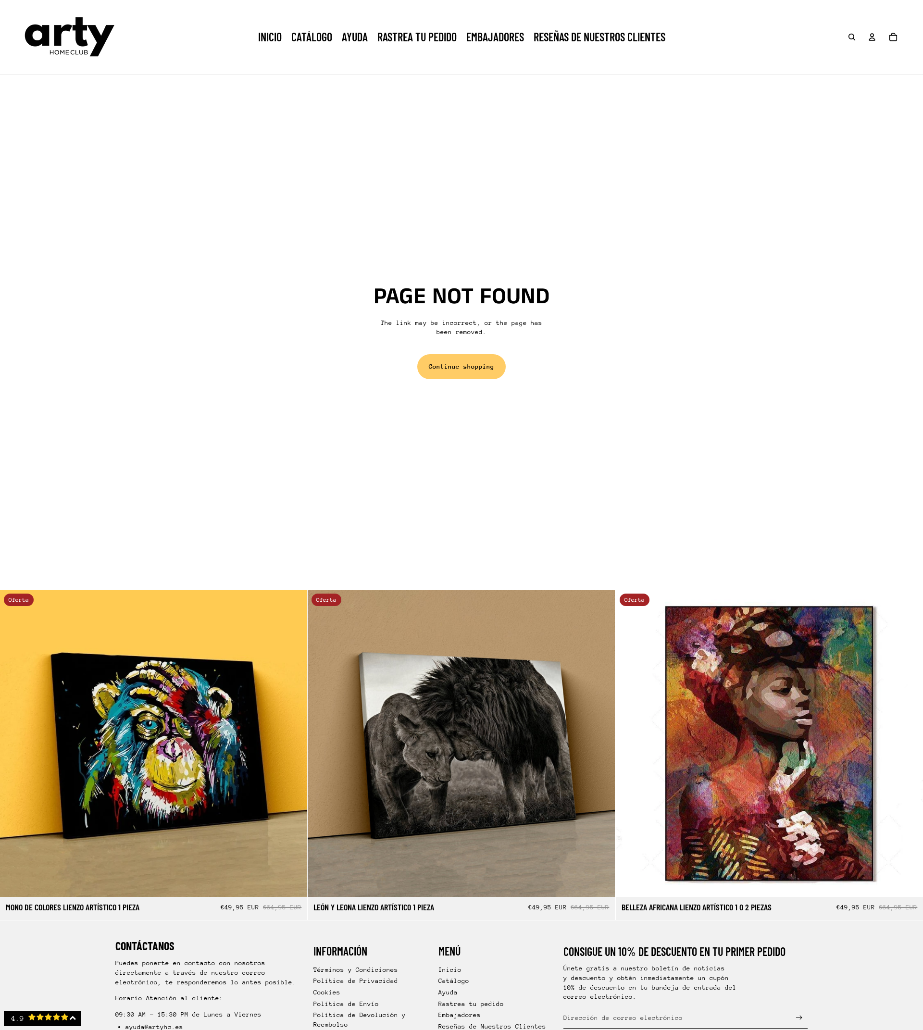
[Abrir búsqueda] (851, 37)
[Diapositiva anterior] (14, 743)
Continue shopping (461, 366)
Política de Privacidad (355, 980)
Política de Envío (346, 1003)
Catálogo (453, 980)
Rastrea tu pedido (471, 1003)
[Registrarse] (799, 1017)
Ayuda (448, 992)
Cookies (326, 992)
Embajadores (459, 1014)
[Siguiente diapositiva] (292, 743)
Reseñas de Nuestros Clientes (492, 1026)
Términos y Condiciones (355, 969)
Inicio (450, 969)
